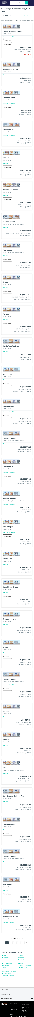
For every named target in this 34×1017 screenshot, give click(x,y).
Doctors (4, 967)
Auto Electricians (7, 963)
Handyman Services (8, 975)
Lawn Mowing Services (9, 971)
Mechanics (21, 957)
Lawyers (20, 955)
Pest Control (21, 959)
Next (27, 943)
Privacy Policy (25, 1004)
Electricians (5, 957)
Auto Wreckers (22, 967)
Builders (20, 963)
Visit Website (7, 44)
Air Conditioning (6, 973)
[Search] (26, 2)
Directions (5, 37)
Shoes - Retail (7, 33)
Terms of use (13, 1009)
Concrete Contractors (24, 965)
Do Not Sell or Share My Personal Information (25, 1009)
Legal (11, 1014)
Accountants (5, 965)
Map (6, 15)
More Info (12, 37)
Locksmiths (5, 959)
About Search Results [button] (26, 16)
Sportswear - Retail (18, 224)
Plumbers (4, 955)
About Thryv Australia (13, 1004)
